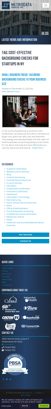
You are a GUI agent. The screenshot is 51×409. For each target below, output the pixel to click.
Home (5, 271)
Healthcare (12, 194)
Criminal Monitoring (16, 177)
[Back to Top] (48, 365)
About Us (6, 274)
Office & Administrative (17, 208)
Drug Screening (14, 183)
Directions (8, 344)
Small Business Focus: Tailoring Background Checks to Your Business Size (24, 79)
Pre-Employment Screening (20, 211)
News (9, 205)
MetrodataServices (11, 91)
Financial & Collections (17, 191)
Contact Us (25, 241)
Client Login (7, 268)
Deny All (25, 406)
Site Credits (25, 395)
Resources (7, 279)
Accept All (44, 406)
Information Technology (18, 197)
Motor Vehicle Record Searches (21, 203)
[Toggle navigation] (45, 5)
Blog (9, 174)
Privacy (39, 393)
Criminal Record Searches (19, 180)
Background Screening (18, 172)
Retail (9, 220)
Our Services (25, 235)
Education (11, 186)
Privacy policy (6, 406)
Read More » (38, 148)
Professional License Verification (22, 214)
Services (5, 276)
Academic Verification (17, 169)
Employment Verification (18, 189)
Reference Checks (15, 217)
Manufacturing (14, 200)
